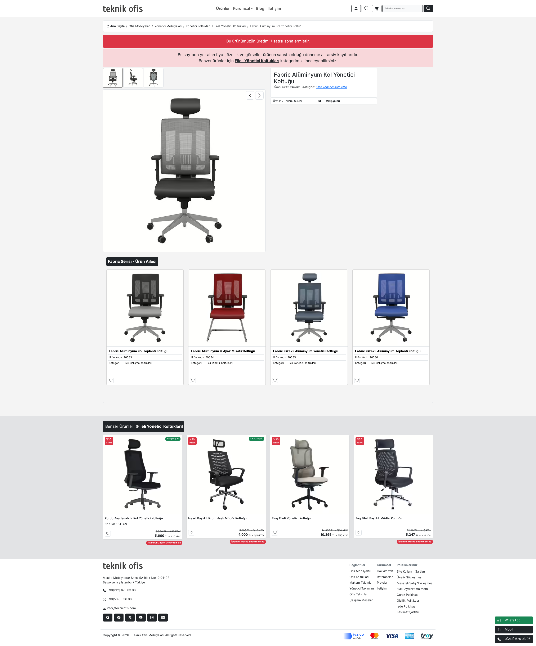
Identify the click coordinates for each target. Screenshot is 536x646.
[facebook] (118, 618)
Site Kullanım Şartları (411, 571)
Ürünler (223, 8)
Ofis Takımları (358, 594)
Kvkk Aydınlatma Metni (412, 589)
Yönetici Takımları (361, 588)
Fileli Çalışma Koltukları (138, 363)
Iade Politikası (406, 606)
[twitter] (129, 618)
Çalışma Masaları (361, 600)
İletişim (382, 588)
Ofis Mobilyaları (139, 26)
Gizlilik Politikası (408, 600)
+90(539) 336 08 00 (121, 599)
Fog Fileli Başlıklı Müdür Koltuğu (379, 518)
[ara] (428, 8)
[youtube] (141, 618)
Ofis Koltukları (358, 577)
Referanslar (385, 577)
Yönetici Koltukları (198, 26)
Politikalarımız (407, 565)
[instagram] (152, 618)
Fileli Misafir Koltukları (219, 363)
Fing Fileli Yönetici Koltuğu (291, 518)
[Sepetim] (377, 8)
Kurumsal (241, 8)
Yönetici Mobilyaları (168, 26)
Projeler (382, 582)
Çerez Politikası (407, 594)
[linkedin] (163, 618)
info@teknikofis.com (121, 608)
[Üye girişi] (356, 8)
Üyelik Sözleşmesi (409, 577)
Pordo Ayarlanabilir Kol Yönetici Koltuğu (134, 518)
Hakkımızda (385, 571)
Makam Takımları (361, 582)
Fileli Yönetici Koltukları (230, 26)
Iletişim (274, 8)
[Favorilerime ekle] (111, 380)
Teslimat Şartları (408, 612)
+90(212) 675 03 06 (121, 590)
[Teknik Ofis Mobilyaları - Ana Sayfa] (123, 8)
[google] (107, 618)
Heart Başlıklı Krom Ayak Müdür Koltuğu (217, 518)
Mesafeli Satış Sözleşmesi (415, 583)
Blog (260, 8)
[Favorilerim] (366, 8)
